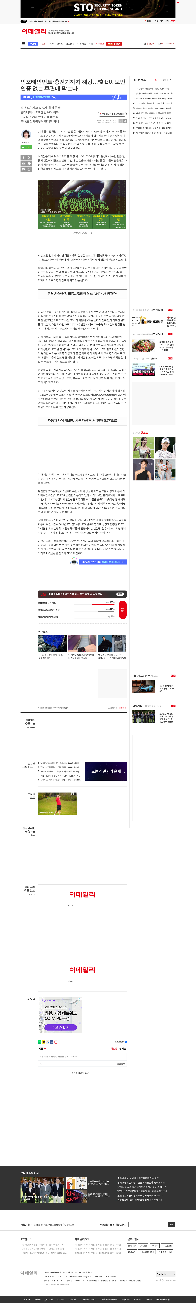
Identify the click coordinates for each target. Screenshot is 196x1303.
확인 (171, 1224)
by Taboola (31, 727)
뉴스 (157, 80)
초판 (167, 21)
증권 (164, 80)
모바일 (60, 43)
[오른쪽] (75, 794)
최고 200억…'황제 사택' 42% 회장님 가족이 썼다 (139, 1200)
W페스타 (154, 1246)
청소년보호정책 (88, 1299)
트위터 (29, 157)
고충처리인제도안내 (109, 1299)
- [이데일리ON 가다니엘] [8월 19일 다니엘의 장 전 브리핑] (97, 1253)
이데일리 (48, 31)
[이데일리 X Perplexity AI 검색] (74, 97)
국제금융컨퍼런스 (146, 1252)
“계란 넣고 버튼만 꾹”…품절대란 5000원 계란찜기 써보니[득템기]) (66, 763)
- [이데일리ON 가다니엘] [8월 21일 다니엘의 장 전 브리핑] (97, 1244)
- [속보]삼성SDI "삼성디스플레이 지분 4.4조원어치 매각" (43, 1244)
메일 (23, 163)
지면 (161, 21)
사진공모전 (167, 1246)
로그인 (172, 21)
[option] (74, 21)
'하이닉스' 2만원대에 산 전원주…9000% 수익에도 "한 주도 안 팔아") (67, 767)
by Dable (32, 835)
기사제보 (148, 1299)
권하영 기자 (26, 142)
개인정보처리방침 (163, 1299)
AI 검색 (33, 44)
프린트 (29, 163)
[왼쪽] (72, 794)
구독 (156, 21)
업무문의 (60, 1299)
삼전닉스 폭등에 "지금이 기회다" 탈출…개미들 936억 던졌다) (64, 780)
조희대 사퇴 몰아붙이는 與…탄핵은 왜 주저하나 (139, 1196)
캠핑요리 (131, 1252)
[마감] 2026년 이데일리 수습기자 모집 (49, 1224)
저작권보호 (125, 1299)
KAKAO (23, 169)
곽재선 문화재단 (165, 1252)
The (169, 43)
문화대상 (131, 1246)
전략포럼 (143, 1246)
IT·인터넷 (81, 43)
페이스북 (23, 157)
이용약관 (72, 1299)
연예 (171, 80)
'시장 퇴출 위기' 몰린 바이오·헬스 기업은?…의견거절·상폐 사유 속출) (67, 775)
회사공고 (37, 1299)
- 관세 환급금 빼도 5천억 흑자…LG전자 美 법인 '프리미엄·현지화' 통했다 (45, 1249)
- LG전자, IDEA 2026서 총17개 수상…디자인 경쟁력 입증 (44, 1253)
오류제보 (137, 1299)
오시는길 (49, 1299)
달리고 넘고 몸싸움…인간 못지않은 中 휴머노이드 (140, 1182)
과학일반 (99, 43)
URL (29, 169)
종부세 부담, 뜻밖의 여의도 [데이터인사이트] (137, 1178)
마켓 (160, 43)
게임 (90, 43)
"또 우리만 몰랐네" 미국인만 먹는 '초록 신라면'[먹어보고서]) (63, 771)
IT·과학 (50, 43)
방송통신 (70, 43)
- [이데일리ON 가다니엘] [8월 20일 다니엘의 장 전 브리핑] (97, 1249)
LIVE (24, 21)
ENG (149, 21)
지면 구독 (122, 708)
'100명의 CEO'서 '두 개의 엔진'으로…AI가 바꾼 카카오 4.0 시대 (145, 1191)
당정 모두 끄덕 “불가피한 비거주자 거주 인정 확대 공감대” (143, 1187)
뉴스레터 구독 (112, 708)
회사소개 (26, 1299)
